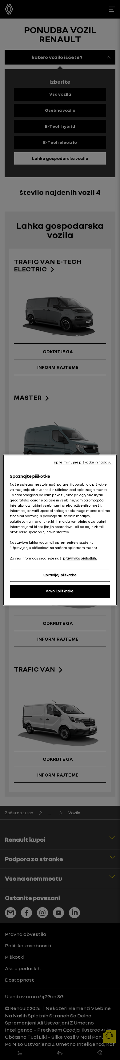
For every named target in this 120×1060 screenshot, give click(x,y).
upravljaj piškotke (60, 575)
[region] (60, 530)
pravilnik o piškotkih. (80, 558)
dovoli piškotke (60, 591)
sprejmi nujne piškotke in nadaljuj (83, 462)
